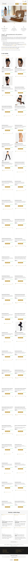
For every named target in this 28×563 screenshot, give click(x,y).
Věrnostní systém (5, 551)
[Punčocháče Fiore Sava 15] (7, 326)
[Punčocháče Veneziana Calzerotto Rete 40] (20, 288)
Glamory (15, 48)
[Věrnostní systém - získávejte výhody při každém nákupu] (20, 517)
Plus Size (13, 45)
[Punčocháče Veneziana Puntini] (20, 345)
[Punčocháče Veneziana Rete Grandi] (20, 364)
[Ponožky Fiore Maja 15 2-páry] (20, 438)
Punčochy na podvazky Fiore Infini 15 (6, 200)
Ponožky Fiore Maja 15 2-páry (18, 444)
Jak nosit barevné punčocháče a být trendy (19, 535)
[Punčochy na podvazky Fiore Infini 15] (7, 194)
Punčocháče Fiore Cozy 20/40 (18, 200)
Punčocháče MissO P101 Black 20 (6, 294)
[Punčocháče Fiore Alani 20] (7, 345)
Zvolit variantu (8, 73)
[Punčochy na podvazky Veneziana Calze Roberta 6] (20, 419)
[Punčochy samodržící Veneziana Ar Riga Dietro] (7, 382)
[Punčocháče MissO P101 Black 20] (7, 288)
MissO (11, 48)
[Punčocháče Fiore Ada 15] (7, 495)
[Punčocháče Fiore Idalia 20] (20, 175)
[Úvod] (4, 4)
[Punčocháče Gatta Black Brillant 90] (20, 326)
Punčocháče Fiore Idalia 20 (18, 181)
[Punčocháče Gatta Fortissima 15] (20, 119)
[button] (2, 14)
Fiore (2, 48)
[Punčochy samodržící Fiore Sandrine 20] (7, 419)
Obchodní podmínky (18, 550)
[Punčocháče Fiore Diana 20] (20, 476)
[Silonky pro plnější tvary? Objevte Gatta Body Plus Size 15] (8, 517)
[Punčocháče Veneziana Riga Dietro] (7, 213)
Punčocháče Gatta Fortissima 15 (18, 125)
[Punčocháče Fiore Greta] (7, 476)
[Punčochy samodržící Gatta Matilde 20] (20, 81)
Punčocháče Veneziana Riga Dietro (6, 219)
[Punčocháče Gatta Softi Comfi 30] (20, 137)
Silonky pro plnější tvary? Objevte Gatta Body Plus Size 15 (7, 522)
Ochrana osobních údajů (19, 551)
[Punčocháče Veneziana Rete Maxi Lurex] (7, 232)
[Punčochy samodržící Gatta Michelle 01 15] (20, 100)
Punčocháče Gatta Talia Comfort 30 (6, 68)
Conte (9, 48)
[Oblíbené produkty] (20, 3)
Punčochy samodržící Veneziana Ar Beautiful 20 (20, 388)
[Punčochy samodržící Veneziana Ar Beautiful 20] (20, 382)
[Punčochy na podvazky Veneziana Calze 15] (7, 438)
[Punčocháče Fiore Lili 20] (20, 457)
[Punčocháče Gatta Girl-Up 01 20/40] (7, 81)
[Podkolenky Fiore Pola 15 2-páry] (7, 364)
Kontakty (17, 552)
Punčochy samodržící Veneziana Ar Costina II (20, 313)
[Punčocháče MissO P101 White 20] (20, 270)
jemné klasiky (14, 44)
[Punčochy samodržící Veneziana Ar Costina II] (20, 307)
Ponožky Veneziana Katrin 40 (5, 313)
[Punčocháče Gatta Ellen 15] (7, 119)
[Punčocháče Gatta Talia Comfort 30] (7, 62)
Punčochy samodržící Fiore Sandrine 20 (6, 425)
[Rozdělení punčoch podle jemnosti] (8, 530)
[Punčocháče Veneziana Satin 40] (20, 232)
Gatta (4, 48)
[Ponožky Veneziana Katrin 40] (7, 307)
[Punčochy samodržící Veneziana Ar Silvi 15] (20, 213)
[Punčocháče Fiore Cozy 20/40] (20, 194)
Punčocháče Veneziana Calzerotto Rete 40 (20, 294)
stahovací (4, 45)
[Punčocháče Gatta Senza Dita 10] (7, 137)
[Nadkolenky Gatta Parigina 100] (7, 156)
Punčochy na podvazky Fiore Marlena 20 (19, 501)
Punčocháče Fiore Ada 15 (5, 501)
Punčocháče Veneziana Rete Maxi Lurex (6, 238)
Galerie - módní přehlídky (6, 552)
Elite (13, 48)
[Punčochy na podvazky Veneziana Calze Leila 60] (20, 251)
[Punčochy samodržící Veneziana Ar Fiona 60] (20, 401)
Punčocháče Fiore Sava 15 (5, 332)
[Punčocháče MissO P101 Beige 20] (7, 270)
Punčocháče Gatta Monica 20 (18, 68)
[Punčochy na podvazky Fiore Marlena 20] (20, 495)
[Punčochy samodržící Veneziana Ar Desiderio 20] (7, 401)
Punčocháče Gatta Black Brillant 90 (19, 332)
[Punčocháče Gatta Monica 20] (20, 62)
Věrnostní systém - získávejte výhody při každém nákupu (20, 522)
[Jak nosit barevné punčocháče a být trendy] (20, 530)
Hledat (17, 3)
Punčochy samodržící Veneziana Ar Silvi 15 (20, 219)
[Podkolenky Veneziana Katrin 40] (7, 251)
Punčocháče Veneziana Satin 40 (18, 238)
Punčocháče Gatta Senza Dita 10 (6, 143)
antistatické (24, 44)
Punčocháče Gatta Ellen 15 (5, 125)
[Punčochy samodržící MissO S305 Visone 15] (7, 175)
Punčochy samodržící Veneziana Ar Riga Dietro (7, 388)
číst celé (6, 525)
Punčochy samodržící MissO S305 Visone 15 (7, 181)
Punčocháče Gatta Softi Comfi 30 (19, 143)
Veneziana (6, 48)
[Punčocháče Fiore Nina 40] (7, 457)
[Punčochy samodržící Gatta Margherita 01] (7, 100)
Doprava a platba (5, 550)
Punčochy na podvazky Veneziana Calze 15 (7, 444)
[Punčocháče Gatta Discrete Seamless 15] (20, 156)
